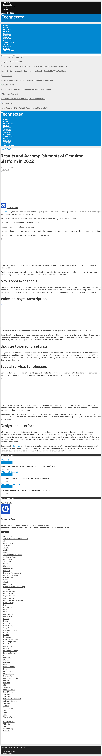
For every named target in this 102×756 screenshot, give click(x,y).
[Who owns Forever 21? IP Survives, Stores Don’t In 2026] (10, 94)
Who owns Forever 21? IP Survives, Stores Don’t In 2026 (23, 99)
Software (7, 38)
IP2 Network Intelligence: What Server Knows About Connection (27, 80)
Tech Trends (8, 51)
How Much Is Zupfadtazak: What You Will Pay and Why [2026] (25, 490)
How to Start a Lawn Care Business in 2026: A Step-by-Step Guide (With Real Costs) (34, 71)
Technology (6, 149)
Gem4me (7, 212)
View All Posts (6, 503)
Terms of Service (9, 751)
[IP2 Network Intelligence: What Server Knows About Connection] (6, 75)
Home (5, 25)
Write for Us (7, 5)
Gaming (6, 49)
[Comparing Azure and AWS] (12, 57)
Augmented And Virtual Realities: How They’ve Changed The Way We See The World (35, 527)
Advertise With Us (9, 7)
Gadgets (6, 27)
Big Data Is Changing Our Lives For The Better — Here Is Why (25, 525)
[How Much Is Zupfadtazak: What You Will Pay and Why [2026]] (11, 484)
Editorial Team (12, 207)
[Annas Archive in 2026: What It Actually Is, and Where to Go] (7, 103)
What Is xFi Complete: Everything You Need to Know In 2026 (25, 478)
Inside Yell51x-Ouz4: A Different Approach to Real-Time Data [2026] (28, 466)
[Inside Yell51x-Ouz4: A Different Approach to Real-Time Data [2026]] (6, 460)
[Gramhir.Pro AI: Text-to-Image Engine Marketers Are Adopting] (7, 85)
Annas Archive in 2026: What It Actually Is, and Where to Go (25, 108)
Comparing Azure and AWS (11, 62)
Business (7, 34)
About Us (6, 3)
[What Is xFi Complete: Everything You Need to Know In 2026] (10, 472)
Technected (12, 114)
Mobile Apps (8, 29)
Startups (7, 36)
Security (6, 44)
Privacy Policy (8, 753)
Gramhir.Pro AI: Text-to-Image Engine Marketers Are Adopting (26, 89)
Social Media (8, 42)
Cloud (6, 31)
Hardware (7, 40)
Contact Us (7, 9)
